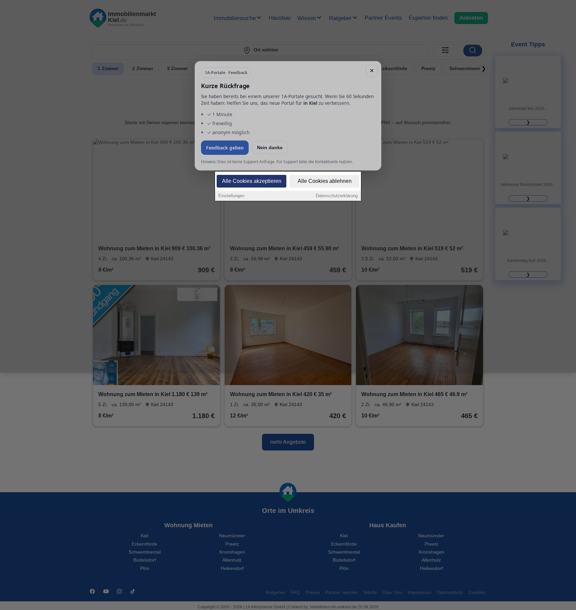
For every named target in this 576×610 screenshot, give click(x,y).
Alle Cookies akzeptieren (251, 181)
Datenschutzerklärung (337, 195)
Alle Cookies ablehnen (325, 181)
